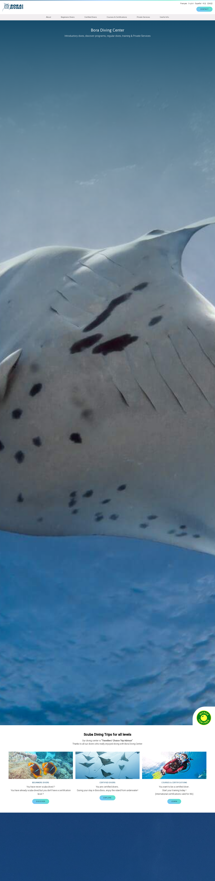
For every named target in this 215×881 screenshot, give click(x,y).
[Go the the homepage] (14, 7)
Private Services (143, 17)
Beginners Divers (68, 17)
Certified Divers (90, 17)
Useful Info (164, 17)
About (48, 17)
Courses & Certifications (117, 17)
